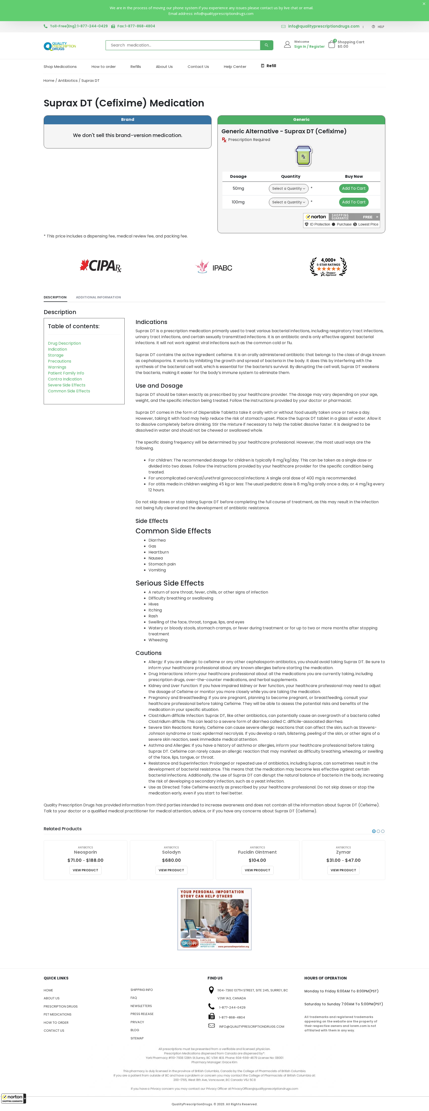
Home (48, 80)
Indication (57, 349)
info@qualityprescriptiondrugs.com (323, 26)
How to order (104, 66)
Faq (134, 997)
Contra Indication (65, 379)
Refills (136, 66)
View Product (85, 870)
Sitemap (137, 1038)
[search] (266, 45)
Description (55, 297)
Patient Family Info (66, 373)
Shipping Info (142, 989)
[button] (13, 1099)
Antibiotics (68, 80)
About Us (164, 66)
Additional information (98, 297)
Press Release (142, 1014)
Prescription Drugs (61, 1006)
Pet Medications (58, 1014)
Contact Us (198, 66)
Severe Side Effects (66, 385)
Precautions (59, 361)
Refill (271, 65)
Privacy (137, 1022)
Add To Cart (354, 188)
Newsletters (141, 1006)
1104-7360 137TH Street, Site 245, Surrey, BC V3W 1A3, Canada (252, 994)
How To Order (56, 1022)
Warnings (57, 367)
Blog (135, 1030)
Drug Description (64, 343)
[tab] (55, 297)
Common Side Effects (69, 391)
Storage (56, 355)
